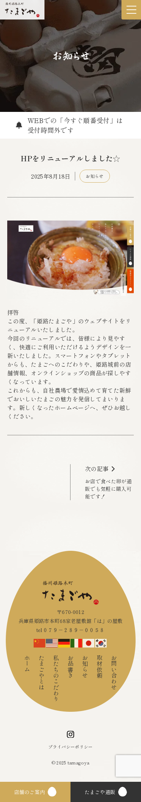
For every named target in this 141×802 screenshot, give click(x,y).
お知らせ (94, 176)
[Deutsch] (64, 641)
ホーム (27, 663)
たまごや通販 (100, 792)
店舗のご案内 (29, 792)
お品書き (70, 666)
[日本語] (89, 641)
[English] (52, 641)
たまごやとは (41, 672)
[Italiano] (76, 641)
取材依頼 (99, 666)
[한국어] (101, 641)
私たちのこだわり (56, 678)
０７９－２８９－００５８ (74, 629)
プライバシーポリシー (70, 747)
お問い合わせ (114, 672)
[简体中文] (40, 641)
